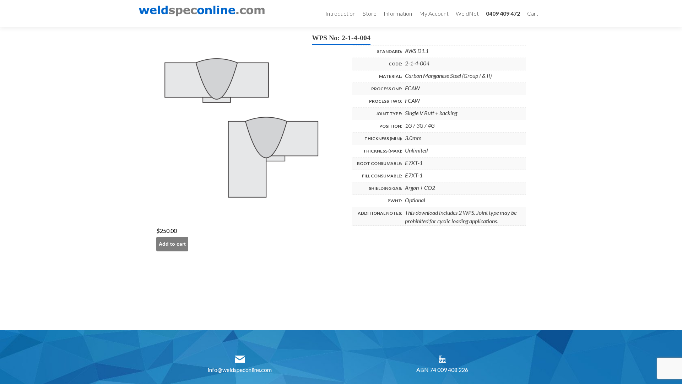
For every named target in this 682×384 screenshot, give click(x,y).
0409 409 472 (503, 13)
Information (398, 13)
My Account (434, 13)
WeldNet (467, 13)
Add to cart (172, 244)
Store (370, 13)
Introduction (340, 13)
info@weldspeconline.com (240, 369)
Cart (532, 13)
